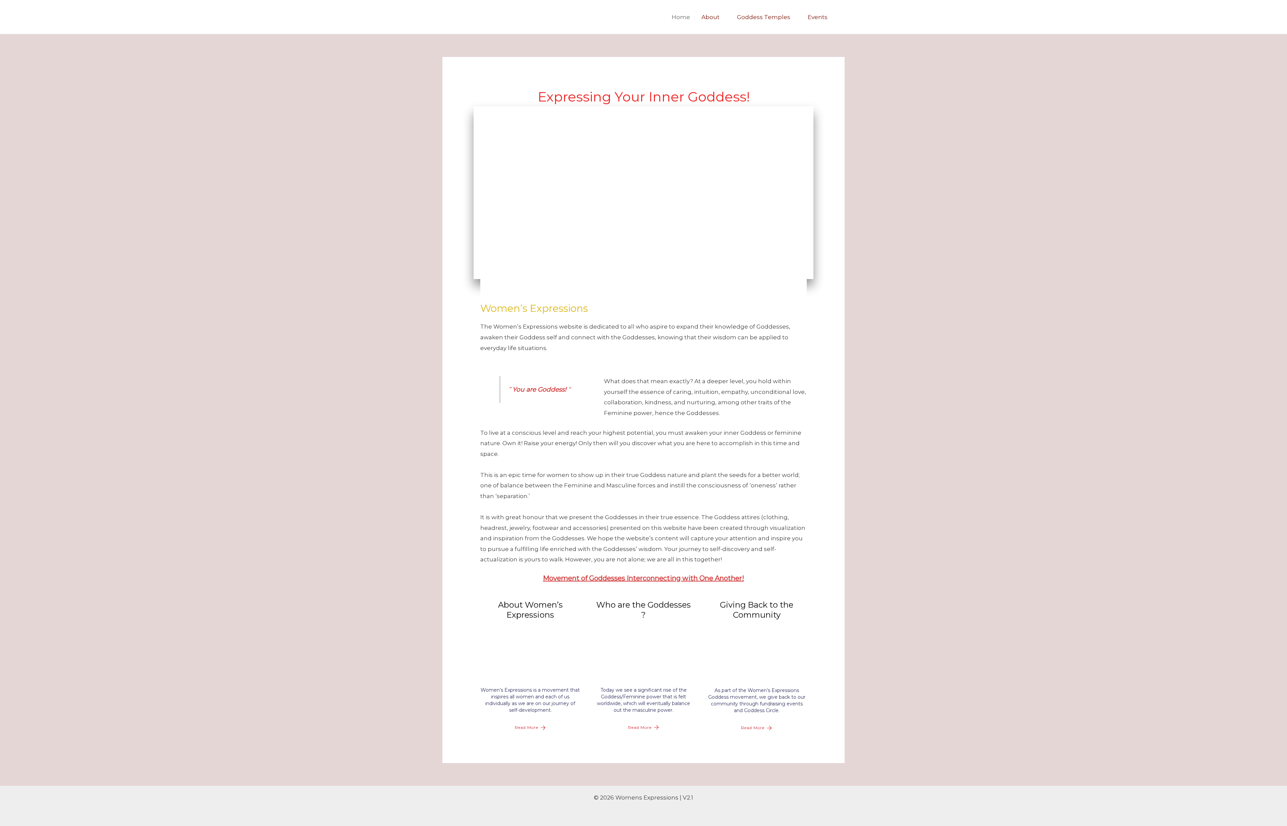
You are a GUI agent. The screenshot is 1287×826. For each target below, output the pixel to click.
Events (818, 17)
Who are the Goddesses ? (643, 610)
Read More (526, 727)
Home (681, 17)
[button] (842, 16)
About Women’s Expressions (530, 610)
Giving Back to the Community (756, 610)
